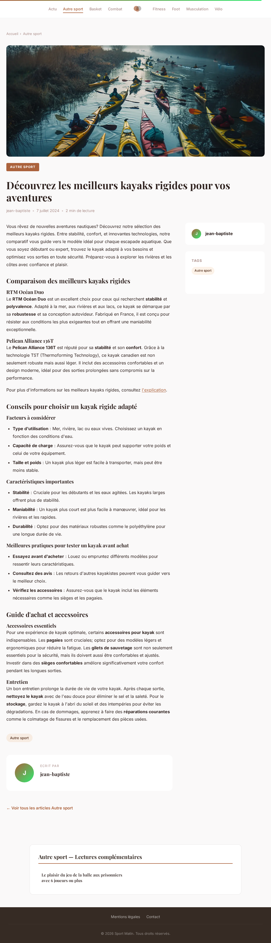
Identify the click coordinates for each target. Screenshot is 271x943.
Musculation (197, 9)
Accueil (12, 34)
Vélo (219, 9)
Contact (153, 916)
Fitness (159, 9)
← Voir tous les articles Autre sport (39, 807)
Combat (115, 9)
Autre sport (73, 9)
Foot (176, 9)
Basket (95, 9)
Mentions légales (125, 916)
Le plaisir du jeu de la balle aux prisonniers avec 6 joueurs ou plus (82, 877)
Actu (52, 9)
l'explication (154, 390)
